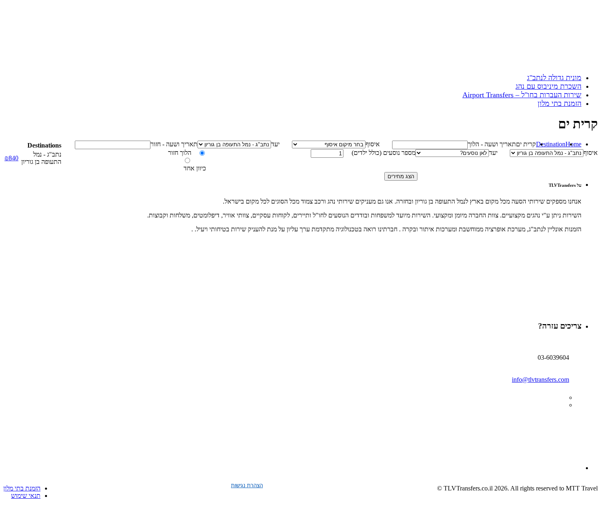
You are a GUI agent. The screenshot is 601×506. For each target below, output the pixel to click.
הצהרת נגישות (247, 485)
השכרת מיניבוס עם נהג (548, 86)
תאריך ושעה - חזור (173, 144)
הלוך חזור (179, 152)
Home (573, 144)
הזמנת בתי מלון (559, 103)
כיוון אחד (195, 168)
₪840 (11, 157)
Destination (550, 144)
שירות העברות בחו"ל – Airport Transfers (521, 95)
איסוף (373, 144)
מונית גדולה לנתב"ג (554, 78)
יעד (275, 144)
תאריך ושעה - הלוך (492, 144)
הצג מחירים (401, 176)
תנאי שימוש (25, 495)
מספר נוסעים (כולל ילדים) (383, 152)
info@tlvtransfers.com (540, 379)
